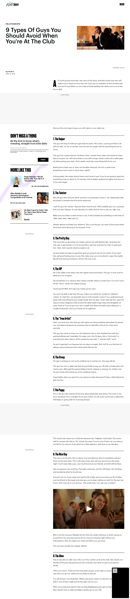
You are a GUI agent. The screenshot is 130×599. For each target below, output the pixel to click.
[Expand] (114, 569)
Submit (43, 159)
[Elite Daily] (12, 4)
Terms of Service (40, 151)
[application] (88, 509)
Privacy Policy (13, 152)
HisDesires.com (94, 587)
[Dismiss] (126, 569)
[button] (89, 509)
